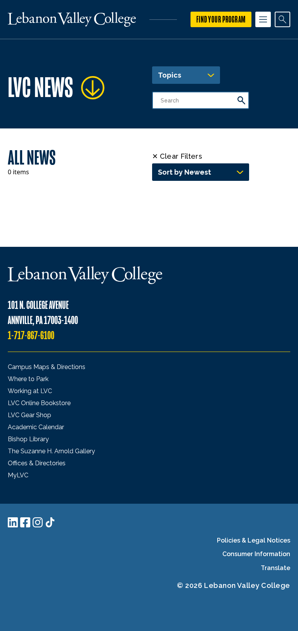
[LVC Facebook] (25, 522)
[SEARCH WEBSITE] (282, 19)
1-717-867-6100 (31, 335)
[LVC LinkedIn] (13, 522)
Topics (169, 75)
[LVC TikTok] (50, 522)
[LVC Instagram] (38, 522)
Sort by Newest (184, 172)
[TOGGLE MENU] (263, 19)
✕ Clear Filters (177, 156)
